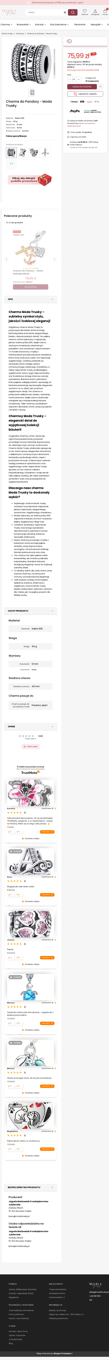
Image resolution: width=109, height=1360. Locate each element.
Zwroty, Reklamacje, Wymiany (23, 1289)
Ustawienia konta (57, 1293)
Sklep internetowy (54, 1353)
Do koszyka (30, 287)
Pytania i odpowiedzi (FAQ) (21, 1293)
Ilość (69, 75)
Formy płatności (16, 1314)
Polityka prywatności (58, 1318)
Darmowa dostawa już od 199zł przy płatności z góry (57, 2)
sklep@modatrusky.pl (99, 1292)
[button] (72, 12)
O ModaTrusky (15, 1339)
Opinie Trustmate (17, 1335)
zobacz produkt (45, 831)
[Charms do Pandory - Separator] (22, 152)
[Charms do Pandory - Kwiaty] (33, 152)
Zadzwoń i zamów (87, 94)
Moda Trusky (7, 33)
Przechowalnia (56, 1297)
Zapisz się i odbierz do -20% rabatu (65, 1314)
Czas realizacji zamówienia (21, 1310)
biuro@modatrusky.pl (19, 1216)
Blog (11, 1343)
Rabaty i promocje (57, 1310)
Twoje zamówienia (57, 1289)
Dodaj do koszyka (82, 86)
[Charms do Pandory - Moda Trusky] (11, 152)
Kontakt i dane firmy (18, 1331)
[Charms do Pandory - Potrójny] (45, 152)
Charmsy (20, 33)
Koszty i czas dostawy (19, 1318)
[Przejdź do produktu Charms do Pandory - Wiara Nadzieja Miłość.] (30, 248)
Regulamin (14, 1297)
